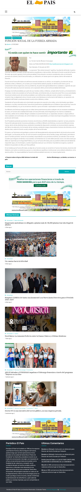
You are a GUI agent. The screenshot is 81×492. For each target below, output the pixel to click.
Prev (13, 26)
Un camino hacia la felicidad (16, 261)
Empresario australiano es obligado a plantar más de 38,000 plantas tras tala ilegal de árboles (39, 224)
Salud (36, 408)
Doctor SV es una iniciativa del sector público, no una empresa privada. (33, 411)
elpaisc (9, 44)
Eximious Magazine (52, 489)
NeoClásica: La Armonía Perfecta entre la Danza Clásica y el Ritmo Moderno (35, 336)
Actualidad (8, 37)
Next (67, 26)
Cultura (16, 333)
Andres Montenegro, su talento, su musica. (61, 157)
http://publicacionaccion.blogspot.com (61, 64)
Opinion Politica (17, 37)
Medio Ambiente (19, 220)
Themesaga (62, 489)
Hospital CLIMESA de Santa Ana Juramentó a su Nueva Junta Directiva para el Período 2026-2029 (39, 298)
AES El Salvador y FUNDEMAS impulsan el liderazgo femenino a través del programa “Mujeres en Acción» (39, 373)
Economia (30, 370)
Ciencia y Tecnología (20, 370)
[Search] (75, 12)
